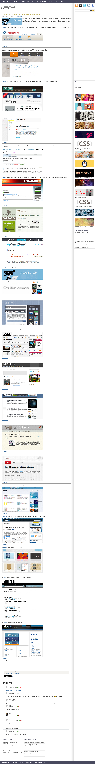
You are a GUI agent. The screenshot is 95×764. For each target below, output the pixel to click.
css (37, 1)
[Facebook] (93, 5)
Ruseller (4, 177)
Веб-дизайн (22, 1)
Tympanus (5, 485)
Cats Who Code (6, 267)
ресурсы (8, 673)
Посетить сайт (5, 46)
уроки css (12, 673)
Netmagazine (5, 329)
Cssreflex (5, 392)
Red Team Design (6, 454)
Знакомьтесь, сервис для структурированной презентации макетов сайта (32, 749)
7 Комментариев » (19, 16)
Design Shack (5, 205)
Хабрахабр (5, 145)
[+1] (17, 687)
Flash (56, 1)
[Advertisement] (29, 667)
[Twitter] (84, 5)
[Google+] (80, 5)
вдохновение (43, 1)
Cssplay (5, 622)
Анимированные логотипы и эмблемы (31, 751)
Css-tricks (5, 49)
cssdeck (5, 547)
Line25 (4, 298)
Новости (51, 1)
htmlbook (5, 27)
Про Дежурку (21, 762)
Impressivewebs (6, 360)
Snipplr (4, 577)
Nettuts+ (4, 81)
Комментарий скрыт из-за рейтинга (14, 690)
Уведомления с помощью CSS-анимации (10, 745)
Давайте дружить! (5, 762)
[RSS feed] (76, 5)
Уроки (61, 1)
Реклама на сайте (29, 762)
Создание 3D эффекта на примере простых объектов (12, 752)
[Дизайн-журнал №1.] (8, 7)
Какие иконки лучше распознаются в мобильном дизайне (30, 745)
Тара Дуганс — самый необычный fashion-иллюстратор (34, 742)
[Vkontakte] (88, 5)
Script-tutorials (6, 423)
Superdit (5, 516)
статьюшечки (30, 1)
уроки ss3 (17, 673)
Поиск (91, 10)
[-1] (18, 687)
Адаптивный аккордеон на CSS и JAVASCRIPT (11, 750)
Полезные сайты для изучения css (21, 14)
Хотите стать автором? (40, 762)
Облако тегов (14, 762)
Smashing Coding (6, 115)
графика (15, 1)
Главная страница (6, 1)
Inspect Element (6, 236)
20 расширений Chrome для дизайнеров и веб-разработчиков (32, 754)
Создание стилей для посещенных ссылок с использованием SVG (10, 743)
